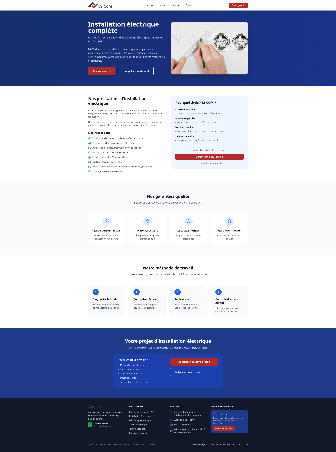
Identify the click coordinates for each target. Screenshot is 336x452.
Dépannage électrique (140, 420)
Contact (189, 5)
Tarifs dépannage (137, 428)
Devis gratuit (238, 5)
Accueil (150, 5)
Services (162, 5)
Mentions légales (200, 444)
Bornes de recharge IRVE (141, 412)
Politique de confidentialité (222, 444)
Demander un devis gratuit (209, 156)
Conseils (177, 5)
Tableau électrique (138, 424)
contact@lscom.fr (183, 424)
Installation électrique (140, 416)
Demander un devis (224, 428)
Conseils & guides (138, 433)
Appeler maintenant (137, 71)
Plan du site (242, 444)
